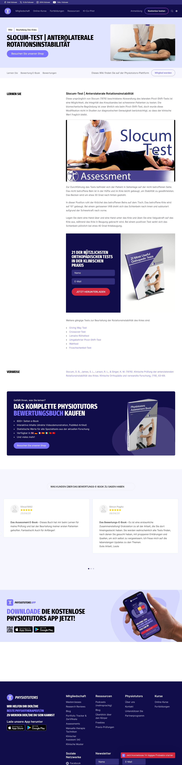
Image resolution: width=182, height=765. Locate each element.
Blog (68, 711)
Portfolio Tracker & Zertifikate (76, 717)
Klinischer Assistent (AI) (73, 738)
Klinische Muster (74, 744)
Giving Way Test (78, 327)
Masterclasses (73, 702)
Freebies (100, 722)
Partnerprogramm (134, 715)
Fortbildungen (162, 706)
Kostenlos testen (156, 11)
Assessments (73, 723)
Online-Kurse (161, 702)
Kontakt (129, 706)
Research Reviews (75, 706)
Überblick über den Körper (103, 716)
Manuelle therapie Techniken (75, 730)
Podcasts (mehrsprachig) (104, 704)
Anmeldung (136, 11)
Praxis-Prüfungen (105, 727)
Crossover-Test (77, 331)
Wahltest (73, 343)
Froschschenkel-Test (80, 347)
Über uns (130, 702)
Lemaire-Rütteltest (79, 335)
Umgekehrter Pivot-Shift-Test (85, 339)
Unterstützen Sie (134, 711)
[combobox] (176, 11)
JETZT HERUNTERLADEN (90, 291)
